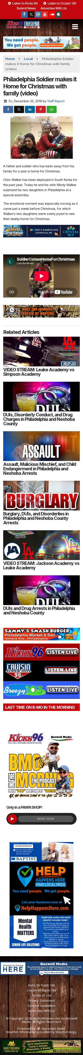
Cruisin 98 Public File (41, 990)
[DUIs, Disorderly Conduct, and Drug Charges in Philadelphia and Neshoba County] (41, 396)
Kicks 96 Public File (41, 985)
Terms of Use (41, 995)
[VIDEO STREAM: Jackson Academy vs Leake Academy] (41, 545)
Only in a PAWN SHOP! (24, 807)
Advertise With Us (54, 8)
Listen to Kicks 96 (25, 3)
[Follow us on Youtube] (45, 14)
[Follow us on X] (31, 14)
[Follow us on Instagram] (38, 14)
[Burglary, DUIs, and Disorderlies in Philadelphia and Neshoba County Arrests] (41, 495)
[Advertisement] (41, 42)
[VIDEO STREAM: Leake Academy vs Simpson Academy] (41, 351)
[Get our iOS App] (58, 14)
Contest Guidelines (41, 1005)
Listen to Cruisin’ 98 (61, 3)
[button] (75, 26)
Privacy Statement (41, 1000)
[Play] (12, 819)
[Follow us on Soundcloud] (51, 14)
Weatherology (66, 1032)
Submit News (26, 8)
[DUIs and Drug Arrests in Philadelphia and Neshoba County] (41, 590)
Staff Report (55, 101)
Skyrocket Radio (53, 1028)
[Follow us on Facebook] (24, 14)
